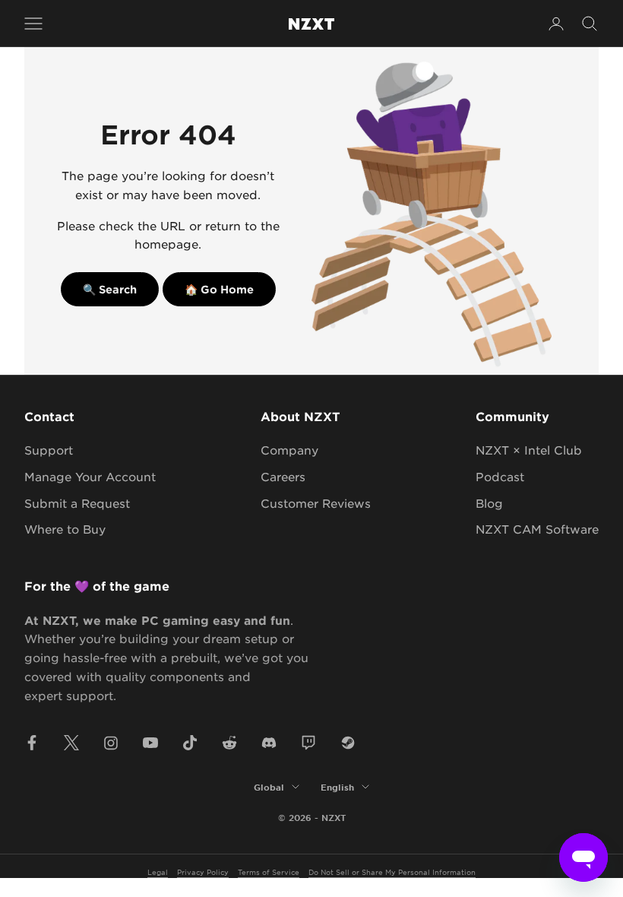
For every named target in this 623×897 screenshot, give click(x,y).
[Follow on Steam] (348, 742)
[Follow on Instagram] (111, 742)
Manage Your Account (90, 476)
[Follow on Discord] (269, 742)
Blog (489, 503)
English (337, 786)
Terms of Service (268, 871)
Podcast (500, 476)
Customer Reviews (316, 503)
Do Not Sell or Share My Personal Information (392, 871)
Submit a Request (77, 503)
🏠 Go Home (219, 289)
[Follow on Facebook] (32, 742)
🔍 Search (110, 289)
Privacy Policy (203, 871)
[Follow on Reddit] (229, 742)
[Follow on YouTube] (150, 742)
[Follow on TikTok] (190, 742)
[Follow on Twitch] (308, 742)
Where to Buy (65, 528)
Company (289, 449)
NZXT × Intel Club (529, 449)
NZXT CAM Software (537, 528)
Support (48, 449)
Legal (157, 871)
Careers (283, 476)
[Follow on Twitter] (71, 742)
